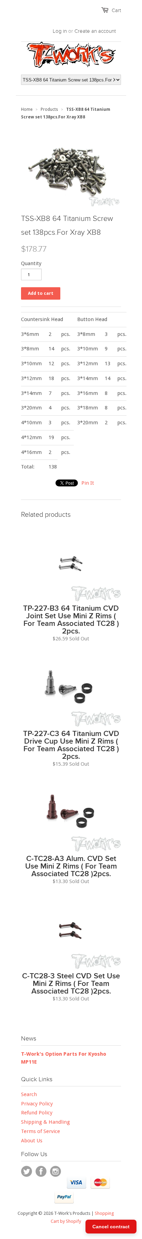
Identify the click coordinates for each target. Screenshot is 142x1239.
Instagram (55, 1171)
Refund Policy (36, 1113)
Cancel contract (111, 1226)
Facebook (41, 1171)
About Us (31, 1141)
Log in (60, 31)
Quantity (31, 263)
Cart (116, 10)
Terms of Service (40, 1131)
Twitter (26, 1171)
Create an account (95, 31)
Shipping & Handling (45, 1122)
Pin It (87, 483)
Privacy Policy (37, 1104)
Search (29, 1094)
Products (49, 109)
